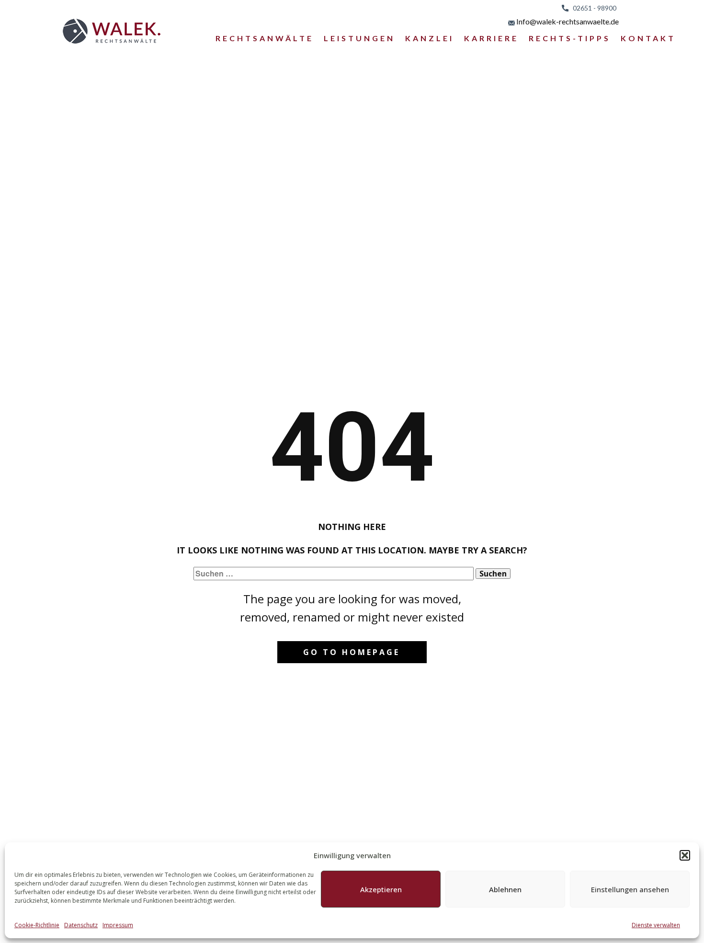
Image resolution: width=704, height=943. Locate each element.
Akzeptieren (381, 889)
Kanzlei (429, 38)
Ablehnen (505, 889)
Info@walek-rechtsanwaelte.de (567, 21)
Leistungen (359, 38)
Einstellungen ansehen (630, 889)
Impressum (117, 925)
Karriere (491, 38)
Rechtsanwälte (265, 38)
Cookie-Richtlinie (36, 925)
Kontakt (648, 38)
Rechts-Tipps (570, 38)
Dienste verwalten (656, 925)
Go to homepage (351, 652)
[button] (685, 855)
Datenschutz (81, 925)
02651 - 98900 (592, 8)
